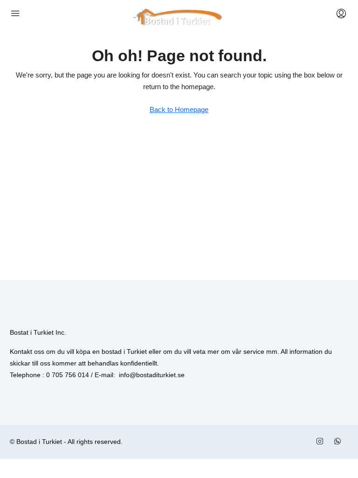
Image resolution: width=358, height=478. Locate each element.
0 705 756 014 (67, 375)
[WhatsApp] (339, 441)
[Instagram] (322, 441)
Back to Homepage (179, 109)
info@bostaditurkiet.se (152, 375)
